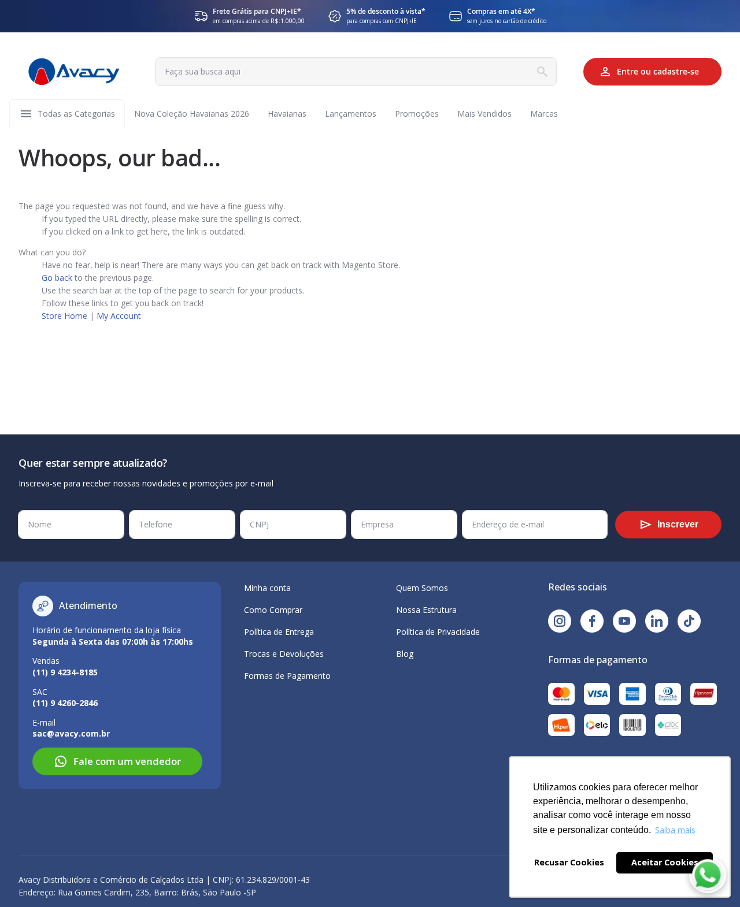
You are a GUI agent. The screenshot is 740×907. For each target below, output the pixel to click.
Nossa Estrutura (426, 609)
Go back (57, 277)
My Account (119, 315)
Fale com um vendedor (127, 761)
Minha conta (267, 587)
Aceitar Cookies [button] (664, 862)
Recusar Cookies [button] (569, 862)
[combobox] (356, 72)
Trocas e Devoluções (284, 653)
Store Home (64, 315)
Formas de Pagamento (287, 675)
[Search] (542, 72)
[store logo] (74, 72)
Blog (404, 653)
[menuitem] (76, 114)
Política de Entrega (279, 631)
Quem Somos (422, 587)
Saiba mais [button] (675, 829)
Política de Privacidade (438, 631)
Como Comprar (273, 609)
